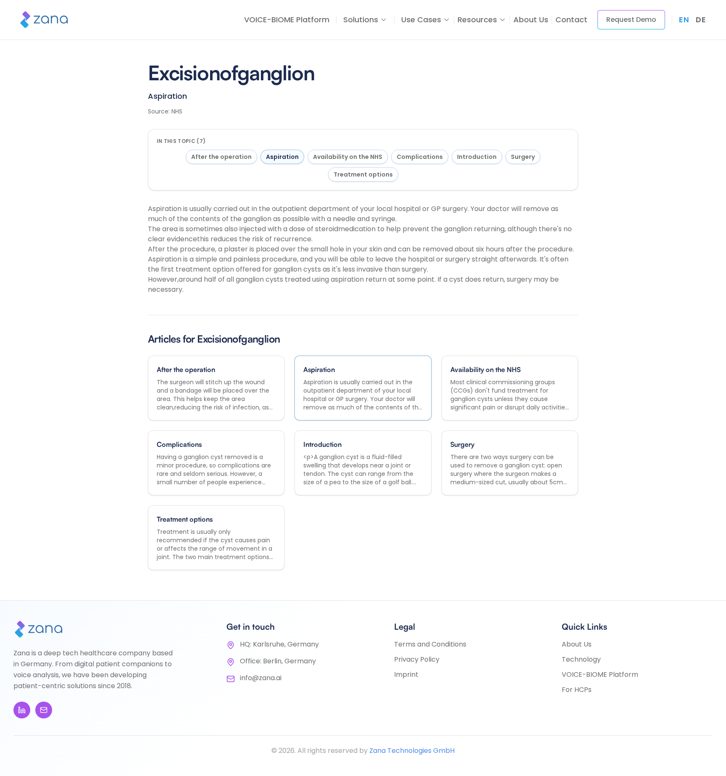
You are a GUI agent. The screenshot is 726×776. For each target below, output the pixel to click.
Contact (571, 19)
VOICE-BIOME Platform (286, 19)
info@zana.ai (260, 678)
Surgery (523, 157)
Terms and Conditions (430, 644)
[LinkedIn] (21, 710)
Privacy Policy (416, 659)
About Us (530, 19)
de (701, 19)
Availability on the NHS (347, 157)
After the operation (221, 157)
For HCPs (577, 689)
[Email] (43, 710)
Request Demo (631, 19)
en (684, 19)
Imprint (406, 674)
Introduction (477, 157)
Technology (581, 659)
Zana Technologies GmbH (412, 750)
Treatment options (363, 174)
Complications (420, 157)
